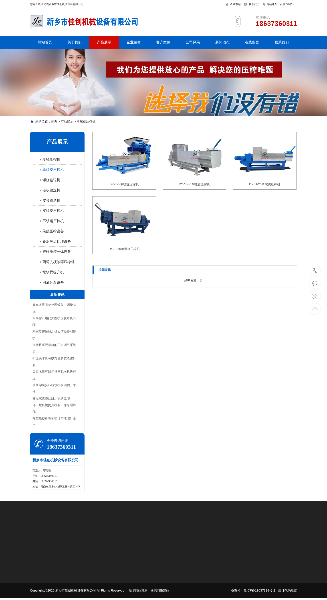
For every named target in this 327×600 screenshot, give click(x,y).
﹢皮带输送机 (49, 200)
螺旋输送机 (69, 581)
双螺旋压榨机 (120, 530)
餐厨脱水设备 (58, 530)
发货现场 (129, 588)
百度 (282, 4)
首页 (54, 121)
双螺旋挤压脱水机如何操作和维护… (54, 335)
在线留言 (252, 42)
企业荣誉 (134, 42)
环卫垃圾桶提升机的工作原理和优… (54, 408)
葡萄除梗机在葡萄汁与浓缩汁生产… (54, 422)
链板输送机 (69, 588)
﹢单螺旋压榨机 (51, 170)
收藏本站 (235, 4)
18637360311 (315, 271)
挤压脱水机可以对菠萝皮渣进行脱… (54, 361)
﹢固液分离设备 (51, 282)
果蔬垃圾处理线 (134, 574)
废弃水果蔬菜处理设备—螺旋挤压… (54, 308)
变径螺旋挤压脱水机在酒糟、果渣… (54, 388)
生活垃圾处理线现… (137, 581)
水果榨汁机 (78, 530)
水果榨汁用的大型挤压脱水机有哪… (54, 321)
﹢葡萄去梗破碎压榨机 (57, 262)
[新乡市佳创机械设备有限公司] (84, 21)
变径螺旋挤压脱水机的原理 (51, 398)
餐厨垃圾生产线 (134, 568)
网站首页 (45, 42)
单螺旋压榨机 (86, 121)
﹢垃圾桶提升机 (51, 272)
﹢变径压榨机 (49, 159)
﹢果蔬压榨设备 (51, 231)
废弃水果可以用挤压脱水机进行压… (54, 375)
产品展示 (104, 42)
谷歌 (290, 4)
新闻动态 (222, 42)
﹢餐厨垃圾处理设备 (55, 241)
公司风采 (193, 42)
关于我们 (74, 42)
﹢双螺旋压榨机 (51, 211)
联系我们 (254, 4)
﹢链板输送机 (49, 190)
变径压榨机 (69, 568)
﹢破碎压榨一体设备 (55, 252)
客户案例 (163, 42)
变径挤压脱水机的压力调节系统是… (54, 348)
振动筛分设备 (98, 530)
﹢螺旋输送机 (49, 180)
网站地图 (271, 4)
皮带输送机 (69, 594)
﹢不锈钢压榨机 (51, 221)
